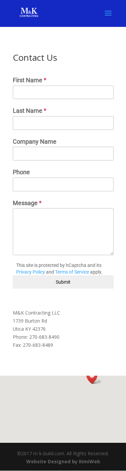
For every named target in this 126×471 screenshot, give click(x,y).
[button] (94, 377)
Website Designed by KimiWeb (63, 461)
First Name (29, 80)
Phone (21, 172)
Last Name (29, 110)
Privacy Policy (30, 272)
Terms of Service (72, 272)
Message (27, 202)
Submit (63, 282)
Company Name (34, 141)
